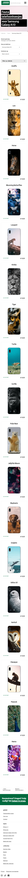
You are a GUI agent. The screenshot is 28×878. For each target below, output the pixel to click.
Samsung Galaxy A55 (8, 835)
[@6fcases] (1, 875)
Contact (5, 819)
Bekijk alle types (7, 841)
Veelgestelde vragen (8, 813)
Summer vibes (6, 849)
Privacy (3, 871)
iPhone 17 (5, 827)
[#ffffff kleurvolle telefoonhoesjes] (5, 3)
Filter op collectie (7, 61)
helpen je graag (18, 801)
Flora (4, 855)
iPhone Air (5, 830)
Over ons (5, 816)
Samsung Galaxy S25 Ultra (10, 832)
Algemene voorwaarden (12, 871)
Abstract (5, 860)
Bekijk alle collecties (8, 863)
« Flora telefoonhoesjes (7, 789)
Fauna (8, 33)
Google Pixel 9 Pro (8, 838)
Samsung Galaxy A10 (16, 33)
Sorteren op (4, 51)
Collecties (3, 33)
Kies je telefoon (5, 44)
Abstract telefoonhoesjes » (19, 789)
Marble (5, 852)
